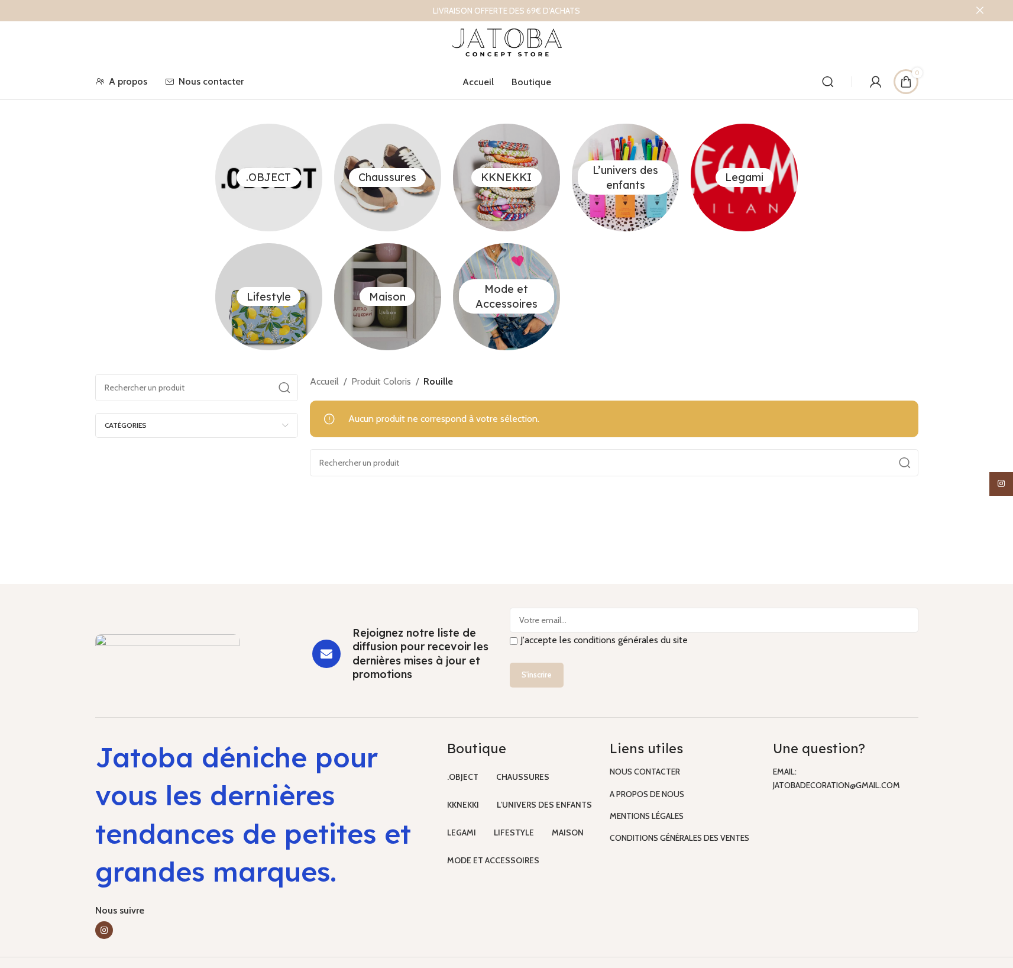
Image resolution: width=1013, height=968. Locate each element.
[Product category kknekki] (506, 177)
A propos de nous (647, 794)
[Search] (828, 81)
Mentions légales (647, 816)
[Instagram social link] (104, 930)
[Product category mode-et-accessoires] (506, 296)
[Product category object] (268, 177)
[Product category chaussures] (387, 177)
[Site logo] (506, 41)
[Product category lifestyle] (268, 296)
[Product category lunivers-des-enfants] (625, 177)
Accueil (324, 381)
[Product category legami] (744, 177)
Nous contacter (645, 771)
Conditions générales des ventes (679, 838)
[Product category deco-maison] (387, 296)
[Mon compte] (876, 81)
